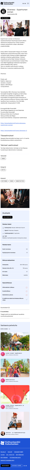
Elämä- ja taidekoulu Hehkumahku (12, 381)
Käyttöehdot (4, 457)
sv (23, 3)
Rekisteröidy (5, 465)
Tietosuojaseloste (15, 457)
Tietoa (3, 454)
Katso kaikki (4, 328)
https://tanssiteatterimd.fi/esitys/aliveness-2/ (14, 130)
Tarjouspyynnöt (18, 452)
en (25, 3)
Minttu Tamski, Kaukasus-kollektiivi (12, 434)
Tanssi (3, 158)
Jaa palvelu (4, 18)
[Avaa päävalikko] (28, 3)
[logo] (8, 3)
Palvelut (3, 452)
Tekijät (10, 452)
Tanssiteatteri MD (12, 14)
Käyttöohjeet (20, 454)
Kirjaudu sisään (16, 465)
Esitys (3, 169)
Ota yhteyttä (7, 217)
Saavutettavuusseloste (7, 460)
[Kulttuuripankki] (10, 447)
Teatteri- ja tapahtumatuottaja (15, 432)
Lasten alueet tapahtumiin (14, 353)
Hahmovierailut (10, 379)
